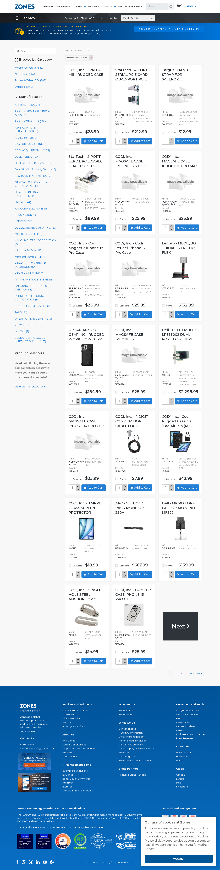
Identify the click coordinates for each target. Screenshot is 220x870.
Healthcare (182, 756)
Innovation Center (131, 6)
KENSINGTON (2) (25, 215)
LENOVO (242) (23, 221)
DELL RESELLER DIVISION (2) (33, 163)
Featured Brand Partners (132, 775)
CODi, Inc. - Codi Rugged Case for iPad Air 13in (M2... (177, 421)
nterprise (67, 786)
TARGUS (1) (21, 312)
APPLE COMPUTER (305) (30, 121)
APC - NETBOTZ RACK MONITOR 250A (129, 508)
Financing (67, 752)
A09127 (72, 548)
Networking (68, 714)
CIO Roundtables (185, 726)
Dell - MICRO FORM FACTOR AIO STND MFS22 (179, 508)
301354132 (74, 124)
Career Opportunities (74, 744)
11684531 (119, 211)
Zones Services (127, 729)
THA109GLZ (168, 115)
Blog (178, 718)
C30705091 (168, 461)
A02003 (119, 461)
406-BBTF (167, 375)
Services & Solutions (56, 6)
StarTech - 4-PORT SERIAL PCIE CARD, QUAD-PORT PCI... (131, 74)
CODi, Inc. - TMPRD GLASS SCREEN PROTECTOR (85, 508)
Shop (79, 6)
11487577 (73, 211)
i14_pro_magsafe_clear (76, 462)
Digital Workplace (72, 718)
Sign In (191, 6)
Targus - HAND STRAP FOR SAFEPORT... (175, 74)
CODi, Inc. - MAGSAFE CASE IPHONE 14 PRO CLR (86, 421)
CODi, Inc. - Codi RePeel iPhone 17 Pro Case (130, 248)
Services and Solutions (77, 704)
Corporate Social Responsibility (79, 748)
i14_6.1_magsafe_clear (122, 376)
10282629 (74, 644)
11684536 (119, 644)
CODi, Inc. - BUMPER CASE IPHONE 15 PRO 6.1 (133, 594)
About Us (68, 734)
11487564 (120, 124)
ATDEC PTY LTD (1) (26, 137)
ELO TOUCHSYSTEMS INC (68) (33, 175)
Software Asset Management (135, 760)
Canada (180, 775)
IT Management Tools (76, 764)
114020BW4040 (76, 376)
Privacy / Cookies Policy (115, 862)
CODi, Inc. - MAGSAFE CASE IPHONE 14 (129, 334)
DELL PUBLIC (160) (26, 156)
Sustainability (69, 756)
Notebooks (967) (25, 74)
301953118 (120, 297)
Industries (182, 746)
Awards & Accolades (187, 714)
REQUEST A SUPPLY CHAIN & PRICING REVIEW (169, 29)
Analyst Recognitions (187, 710)
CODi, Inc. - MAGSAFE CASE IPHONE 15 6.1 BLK (131, 161)
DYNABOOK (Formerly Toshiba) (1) (35, 169)
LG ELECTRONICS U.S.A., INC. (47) (35, 227)
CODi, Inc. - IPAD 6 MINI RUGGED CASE (86, 72)
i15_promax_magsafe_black (169, 203)
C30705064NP (76, 115)
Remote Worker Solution (132, 740)
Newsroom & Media (100, 6)
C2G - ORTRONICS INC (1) (30, 144)
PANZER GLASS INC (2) (29, 273)
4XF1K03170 (168, 288)
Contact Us (27, 738)
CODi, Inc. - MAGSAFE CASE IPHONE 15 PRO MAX (180, 161)
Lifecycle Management (131, 736)
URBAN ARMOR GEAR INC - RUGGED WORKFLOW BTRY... (86, 334)
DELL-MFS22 (168, 548)
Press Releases (184, 738)
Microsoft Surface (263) (28, 250)
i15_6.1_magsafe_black (122, 203)
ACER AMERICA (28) (27, 104)
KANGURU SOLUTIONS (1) (31, 208)
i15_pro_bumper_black (123, 636)
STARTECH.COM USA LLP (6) (32, 306)
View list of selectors (30, 386)
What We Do (127, 722)
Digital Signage (127, 756)
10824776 (120, 471)
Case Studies (183, 722)
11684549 (73, 471)
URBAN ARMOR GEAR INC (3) (33, 318)
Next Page (195, 673)
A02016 (72, 635)
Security (67, 722)
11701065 (166, 384)
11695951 (166, 471)
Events (180, 730)
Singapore (182, 786)
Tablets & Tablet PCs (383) (30, 80)
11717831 (73, 557)
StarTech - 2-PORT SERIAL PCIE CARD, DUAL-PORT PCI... (85, 161)
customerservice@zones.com (34, 748)
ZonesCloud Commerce (76, 778)
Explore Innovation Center (190, 734)
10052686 (74, 384)
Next (179, 626)
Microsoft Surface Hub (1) (30, 256)
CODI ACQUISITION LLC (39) (32, 150)
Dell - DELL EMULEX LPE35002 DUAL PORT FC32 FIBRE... (179, 334)
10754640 (120, 557)
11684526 (119, 384)
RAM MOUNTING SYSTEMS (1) (33, 279)
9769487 (166, 557)
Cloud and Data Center (75, 710)
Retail (179, 760)
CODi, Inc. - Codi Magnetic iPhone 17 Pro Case (86, 248)
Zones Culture (126, 710)
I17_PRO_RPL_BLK (122, 289)
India (179, 782)
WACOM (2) (22, 331)
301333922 (168, 124)
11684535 (166, 211)
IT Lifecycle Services (73, 726)
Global (180, 768)
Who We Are (127, 704)
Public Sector (183, 752)
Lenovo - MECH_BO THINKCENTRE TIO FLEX (179, 248)
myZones (67, 775)
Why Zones (68, 740)
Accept (179, 859)
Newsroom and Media (190, 704)
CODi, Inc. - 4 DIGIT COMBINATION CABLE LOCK (131, 421)
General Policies (89, 862)
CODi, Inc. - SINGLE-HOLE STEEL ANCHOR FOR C (85, 594)
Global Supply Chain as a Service (137, 748)
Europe (180, 778)
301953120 (74, 297)
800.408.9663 (28, 744)
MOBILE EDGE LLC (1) (28, 234)
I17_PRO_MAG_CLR (76, 289)
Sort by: (123, 18)
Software (124, 752)
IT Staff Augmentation (131, 732)
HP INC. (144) (23, 202)
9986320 (167, 297)
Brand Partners (128, 768)
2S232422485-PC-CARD (76, 203)
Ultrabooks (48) (24, 86)
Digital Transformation (131, 744)
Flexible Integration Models (77, 790)
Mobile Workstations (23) (29, 67)
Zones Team (126, 714)
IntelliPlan (67, 782)
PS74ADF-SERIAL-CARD (123, 116)
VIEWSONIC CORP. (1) (28, 325)
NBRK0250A (122, 548)
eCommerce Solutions (74, 771)
